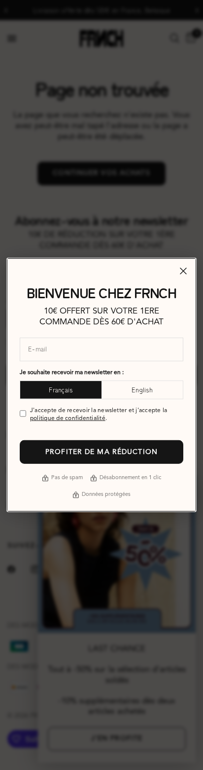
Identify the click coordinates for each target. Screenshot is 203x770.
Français (60, 389)
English (142, 389)
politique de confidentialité (67, 418)
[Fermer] (183, 271)
